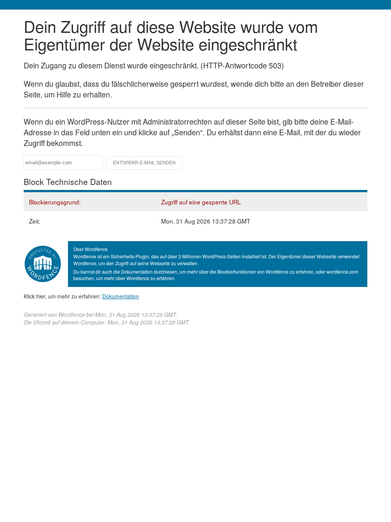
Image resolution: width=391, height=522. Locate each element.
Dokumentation (120, 296)
